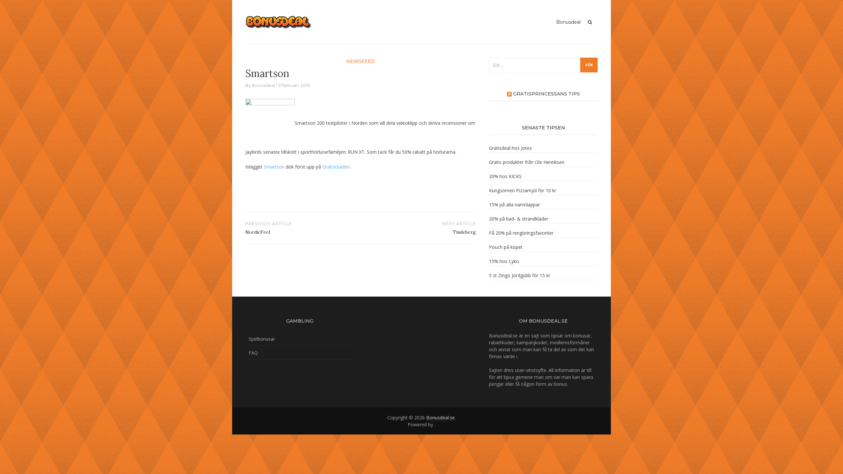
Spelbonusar (262, 339)
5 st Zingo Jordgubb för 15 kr (519, 275)
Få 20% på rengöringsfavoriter (521, 233)
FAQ (253, 353)
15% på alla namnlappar (514, 204)
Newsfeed (360, 61)
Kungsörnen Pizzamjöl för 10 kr (522, 190)
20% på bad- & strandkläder (518, 219)
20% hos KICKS (505, 176)
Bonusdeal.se (440, 417)
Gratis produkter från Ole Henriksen (526, 162)
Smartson (274, 167)
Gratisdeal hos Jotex (510, 148)
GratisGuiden (336, 167)
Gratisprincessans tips (546, 94)
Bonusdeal (568, 22)
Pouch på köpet (506, 247)
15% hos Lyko (504, 261)
